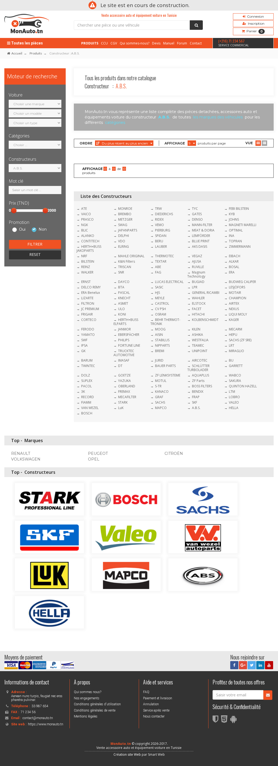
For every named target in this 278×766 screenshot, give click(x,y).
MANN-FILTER (202, 225)
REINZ (85, 267)
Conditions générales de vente (94, 710)
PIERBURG (162, 230)
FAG (158, 272)
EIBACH (234, 256)
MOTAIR (235, 292)
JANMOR (124, 329)
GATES (197, 214)
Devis (156, 43)
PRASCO (87, 219)
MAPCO (161, 407)
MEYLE (160, 298)
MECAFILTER (127, 397)
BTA (121, 287)
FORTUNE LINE (129, 345)
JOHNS (234, 219)
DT (120, 365)
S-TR (158, 386)
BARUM (87, 360)
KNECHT (124, 298)
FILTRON (87, 303)
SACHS (160, 402)
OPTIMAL (236, 230)
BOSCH (86, 413)
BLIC (84, 230)
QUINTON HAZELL (243, 386)
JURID (159, 360)
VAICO (86, 214)
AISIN (159, 334)
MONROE (125, 208)
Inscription (255, 23)
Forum (182, 43)
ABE (158, 267)
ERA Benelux (90, 292)
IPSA (84, 345)
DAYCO (123, 281)
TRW (158, 208)
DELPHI (123, 235)
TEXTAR (160, 261)
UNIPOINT (199, 351)
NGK (84, 225)
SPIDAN (160, 235)
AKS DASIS (199, 246)
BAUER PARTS (165, 365)
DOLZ (85, 375)
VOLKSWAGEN (25, 459)
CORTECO (88, 319)
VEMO (159, 225)
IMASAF (123, 360)
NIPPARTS (162, 345)
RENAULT (20, 453)
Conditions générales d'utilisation (97, 704)
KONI (122, 314)
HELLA (233, 407)
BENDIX (197, 391)
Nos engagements (86, 698)
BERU (159, 241)
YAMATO (88, 334)
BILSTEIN (87, 261)
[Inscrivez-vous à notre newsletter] (268, 695)
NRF (84, 256)
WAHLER (198, 298)
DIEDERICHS (164, 214)
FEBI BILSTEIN (239, 208)
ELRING (123, 246)
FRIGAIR (87, 314)
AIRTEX (234, 303)
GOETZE (124, 375)
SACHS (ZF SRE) (240, 340)
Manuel (168, 43)
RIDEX (159, 219)
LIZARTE (87, 298)
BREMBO (124, 214)
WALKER (87, 272)
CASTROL (162, 303)
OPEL (93, 459)
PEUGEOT (98, 453)
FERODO (87, 329)
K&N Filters (126, 261)
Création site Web (127, 754)
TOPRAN (235, 241)
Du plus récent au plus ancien (124, 143)
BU (231, 360)
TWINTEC (88, 365)
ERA (232, 272)
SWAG (122, 225)
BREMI (159, 351)
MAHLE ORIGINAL (131, 256)
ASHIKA (197, 334)
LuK (121, 407)
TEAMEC (198, 345)
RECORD (87, 397)
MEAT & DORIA (203, 230)
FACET (196, 309)
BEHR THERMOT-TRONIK (165, 321)
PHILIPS (123, 340)
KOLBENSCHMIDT (205, 319)
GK (83, 351)
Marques (33, 440)
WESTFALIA (200, 340)
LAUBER (161, 246)
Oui (22, 229)
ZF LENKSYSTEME (167, 375)
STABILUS (162, 340)
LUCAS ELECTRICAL (169, 281)
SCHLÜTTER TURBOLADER (198, 367)
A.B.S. (196, 407)
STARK (123, 402)
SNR (121, 272)
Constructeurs (39, 472)
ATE (84, 208)
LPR (194, 287)
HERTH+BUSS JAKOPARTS (89, 248)
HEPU (233, 334)
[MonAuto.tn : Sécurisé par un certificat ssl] (217, 721)
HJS (157, 292)
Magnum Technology (196, 274)
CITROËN (174, 453)
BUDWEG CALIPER (242, 281)
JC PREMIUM (90, 309)
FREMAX (124, 391)
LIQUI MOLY (238, 314)
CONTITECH (90, 241)
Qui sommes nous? (87, 692)
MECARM (235, 329)
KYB (232, 214)
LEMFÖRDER (201, 235)
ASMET (123, 303)
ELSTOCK (199, 303)
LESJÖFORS (237, 287)
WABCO (235, 375)
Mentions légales (85, 716)
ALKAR (234, 261)
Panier (254, 31)
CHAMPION (237, 298)
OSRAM (160, 314)
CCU (104, 43)
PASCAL (124, 292)
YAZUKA (124, 380)
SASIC (159, 287)
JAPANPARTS (127, 230)
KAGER (234, 319)
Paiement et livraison (157, 698)
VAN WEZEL (90, 407)
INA (231, 235)
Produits (36, 53)
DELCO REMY (91, 287)
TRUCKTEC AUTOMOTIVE (123, 353)
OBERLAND (126, 386)
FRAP (196, 397)
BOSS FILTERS (202, 386)
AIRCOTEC (199, 360)
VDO (121, 241)
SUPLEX (86, 380)
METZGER (125, 219)
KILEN (196, 329)
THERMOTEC (164, 256)
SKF (194, 402)
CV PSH (160, 309)
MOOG (160, 329)
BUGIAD (198, 281)
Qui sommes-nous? (134, 43)
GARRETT (236, 365)
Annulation (151, 704)
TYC (195, 208)
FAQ (146, 692)
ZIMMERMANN (240, 246)
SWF (84, 340)
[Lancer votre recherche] (196, 25)
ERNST (86, 281)
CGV (113, 43)
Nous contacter (154, 716)
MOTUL (160, 380)
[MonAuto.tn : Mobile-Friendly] (234, 721)
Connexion (254, 16)
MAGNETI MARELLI (242, 225)
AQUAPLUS (200, 375)
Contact (196, 43)
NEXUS (234, 309)
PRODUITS (89, 43)
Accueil (16, 53)
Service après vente (156, 710)
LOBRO (234, 397)
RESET (35, 254)
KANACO (162, 391)
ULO (121, 309)
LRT (231, 345)
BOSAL (234, 267)
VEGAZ (197, 256)
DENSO (197, 219)
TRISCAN (124, 267)
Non (43, 229)
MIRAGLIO (236, 351)
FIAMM (86, 402)
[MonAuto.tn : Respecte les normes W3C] (225, 721)
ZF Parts (198, 380)
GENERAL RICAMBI (205, 292)
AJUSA (196, 261)
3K (83, 391)
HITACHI (198, 314)
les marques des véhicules (218, 117)
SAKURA (235, 380)
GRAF (159, 397)
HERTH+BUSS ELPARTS (125, 321)
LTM (232, 391)
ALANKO (87, 235)
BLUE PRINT (201, 241)
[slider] (14, 210)
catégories (115, 122)
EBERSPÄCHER (128, 334)
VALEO (234, 402)
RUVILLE (198, 267)
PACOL (86, 386)
